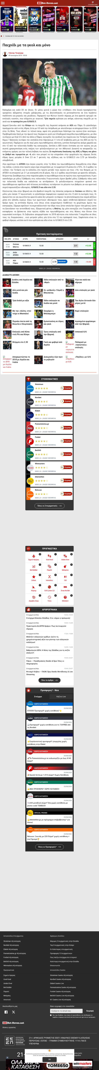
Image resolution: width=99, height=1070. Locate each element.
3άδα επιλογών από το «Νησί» (54, 281)
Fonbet (37, 437)
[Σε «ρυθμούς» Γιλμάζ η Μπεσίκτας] (38, 293)
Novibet (38, 397)
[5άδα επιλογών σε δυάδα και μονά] (38, 303)
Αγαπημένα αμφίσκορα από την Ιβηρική (85, 322)
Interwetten (39, 477)
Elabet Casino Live (57, 983)
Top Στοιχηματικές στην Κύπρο (62, 945)
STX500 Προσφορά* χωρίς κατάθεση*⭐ (44, 711)
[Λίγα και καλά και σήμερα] (70, 282)
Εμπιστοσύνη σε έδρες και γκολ (54, 322)
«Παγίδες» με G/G (83, 357)
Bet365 (38, 450)
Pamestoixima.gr (42, 424)
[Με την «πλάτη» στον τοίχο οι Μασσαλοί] (7, 314)
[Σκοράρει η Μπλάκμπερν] (38, 314)
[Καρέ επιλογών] (70, 314)
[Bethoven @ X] (13, 1012)
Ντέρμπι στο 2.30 (20, 342)
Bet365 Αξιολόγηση (11, 962)
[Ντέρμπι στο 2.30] (7, 345)
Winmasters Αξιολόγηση (13, 966)
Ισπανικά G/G (81, 332)
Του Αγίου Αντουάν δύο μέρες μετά (85, 301)
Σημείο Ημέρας (9, 975)
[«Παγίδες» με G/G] (70, 360)
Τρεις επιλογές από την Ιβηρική (52, 333)
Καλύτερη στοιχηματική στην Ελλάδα (64, 962)
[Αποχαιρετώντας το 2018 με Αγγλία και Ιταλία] (7, 362)
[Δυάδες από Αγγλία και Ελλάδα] (7, 282)
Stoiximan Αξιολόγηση (12, 941)
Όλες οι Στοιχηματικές (48, 506)
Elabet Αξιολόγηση (11, 949)
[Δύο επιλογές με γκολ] (70, 293)
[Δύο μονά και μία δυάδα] (7, 293)
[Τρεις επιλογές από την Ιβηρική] (38, 334)
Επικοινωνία (55, 966)
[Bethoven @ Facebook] (6, 1012)
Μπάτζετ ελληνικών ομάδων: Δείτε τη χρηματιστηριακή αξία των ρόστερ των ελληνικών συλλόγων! (47, 639)
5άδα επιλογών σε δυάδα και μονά (52, 301)
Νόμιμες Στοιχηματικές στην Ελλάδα (64, 941)
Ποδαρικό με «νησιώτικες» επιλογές (81, 345)
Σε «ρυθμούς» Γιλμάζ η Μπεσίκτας (54, 291)
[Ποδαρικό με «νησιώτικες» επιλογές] (70, 347)
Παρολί (6, 992)
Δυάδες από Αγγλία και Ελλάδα (22, 281)
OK (49, 1059)
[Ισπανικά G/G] (70, 334)
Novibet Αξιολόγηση (11, 945)
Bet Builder (8, 987)
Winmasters (40, 464)
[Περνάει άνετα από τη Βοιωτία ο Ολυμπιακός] (7, 324)
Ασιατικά (7, 1000)
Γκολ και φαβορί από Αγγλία (53, 343)
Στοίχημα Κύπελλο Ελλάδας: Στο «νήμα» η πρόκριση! (48, 618)
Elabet (37, 411)
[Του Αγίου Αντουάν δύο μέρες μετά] (70, 303)
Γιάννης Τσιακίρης (16, 53)
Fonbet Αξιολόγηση (11, 957)
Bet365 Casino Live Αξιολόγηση (62, 996)
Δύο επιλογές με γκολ (85, 290)
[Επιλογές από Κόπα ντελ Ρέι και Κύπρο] (7, 334)
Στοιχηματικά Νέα (32, 615)
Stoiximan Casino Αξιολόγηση (61, 975)
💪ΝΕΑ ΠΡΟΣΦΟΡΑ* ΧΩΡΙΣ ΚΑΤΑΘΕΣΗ (43, 789)
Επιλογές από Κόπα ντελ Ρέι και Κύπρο (20, 333)
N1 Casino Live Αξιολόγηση (60, 1000)
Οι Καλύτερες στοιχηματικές (61, 949)
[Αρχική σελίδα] (1, 36)
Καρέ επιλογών (82, 311)
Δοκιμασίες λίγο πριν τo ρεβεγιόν (53, 358)
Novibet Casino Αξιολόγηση (60, 979)
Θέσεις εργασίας (9, 1027)
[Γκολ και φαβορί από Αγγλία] (38, 345)
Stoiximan (39, 384)
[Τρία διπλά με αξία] (7, 303)
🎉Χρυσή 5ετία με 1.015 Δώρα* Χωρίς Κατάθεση (48, 775)
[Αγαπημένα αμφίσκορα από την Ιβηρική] (70, 324)
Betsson (38, 490)
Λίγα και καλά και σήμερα (82, 281)
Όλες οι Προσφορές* (47, 847)
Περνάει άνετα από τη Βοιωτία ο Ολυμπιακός (22, 322)
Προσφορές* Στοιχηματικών (61, 953)
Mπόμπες (7, 996)
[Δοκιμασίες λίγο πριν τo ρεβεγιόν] (38, 360)
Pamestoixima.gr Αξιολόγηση (15, 953)
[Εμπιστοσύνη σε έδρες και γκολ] (38, 324)
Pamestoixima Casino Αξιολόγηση (63, 987)
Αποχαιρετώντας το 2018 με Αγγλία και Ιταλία (21, 359)
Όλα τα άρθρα (47, 680)
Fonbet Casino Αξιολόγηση (60, 992)
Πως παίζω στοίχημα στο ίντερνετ (63, 957)
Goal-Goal (7, 979)
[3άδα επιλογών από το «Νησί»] (38, 282)
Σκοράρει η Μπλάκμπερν (49, 312)
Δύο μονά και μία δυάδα (20, 291)
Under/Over (8, 983)
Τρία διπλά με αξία (20, 300)
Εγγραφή (90, 1011)
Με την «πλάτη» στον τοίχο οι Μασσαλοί (21, 312)
